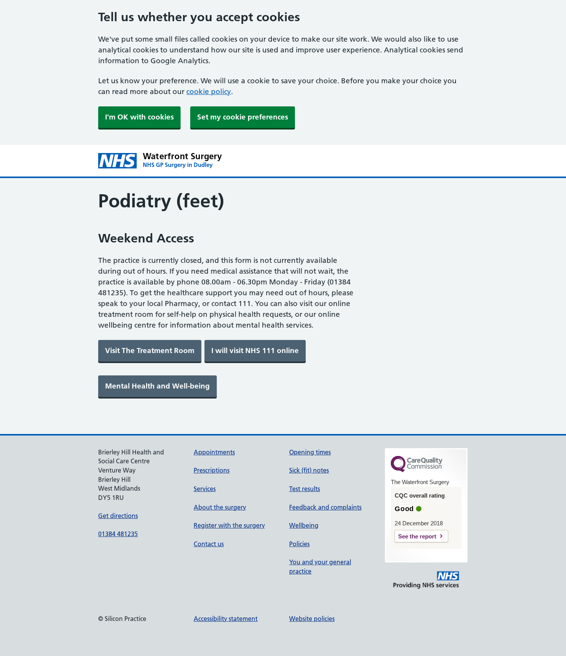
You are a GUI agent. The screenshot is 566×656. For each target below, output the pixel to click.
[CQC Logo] (416, 470)
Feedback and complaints (325, 507)
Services (205, 489)
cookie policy (208, 91)
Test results (304, 489)
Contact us (209, 544)
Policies (299, 544)
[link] (149, 351)
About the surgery (220, 507)
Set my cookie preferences (242, 117)
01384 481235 (118, 534)
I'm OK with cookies (139, 117)
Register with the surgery (229, 525)
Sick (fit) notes (309, 470)
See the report (417, 536)
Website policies (312, 618)
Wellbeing (303, 525)
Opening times (310, 452)
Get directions (118, 516)
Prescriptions (211, 470)
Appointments (214, 452)
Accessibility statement (226, 618)
